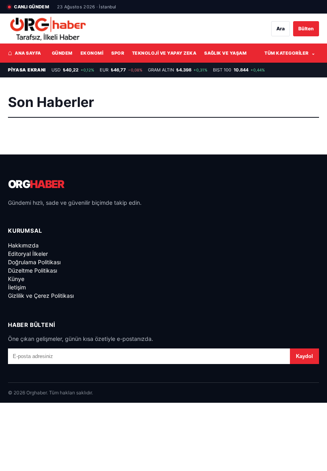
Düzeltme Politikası (32, 270)
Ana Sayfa (24, 53)
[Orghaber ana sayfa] (48, 28)
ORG (36, 184)
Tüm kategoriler (289, 53)
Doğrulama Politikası (34, 262)
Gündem (62, 53)
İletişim (17, 287)
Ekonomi (92, 53)
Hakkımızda (23, 245)
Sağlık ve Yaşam (225, 53)
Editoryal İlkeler (28, 253)
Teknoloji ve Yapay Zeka (164, 53)
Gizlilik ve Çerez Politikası (41, 295)
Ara (280, 29)
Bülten (306, 29)
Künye (16, 278)
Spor (117, 53)
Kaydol (304, 356)
